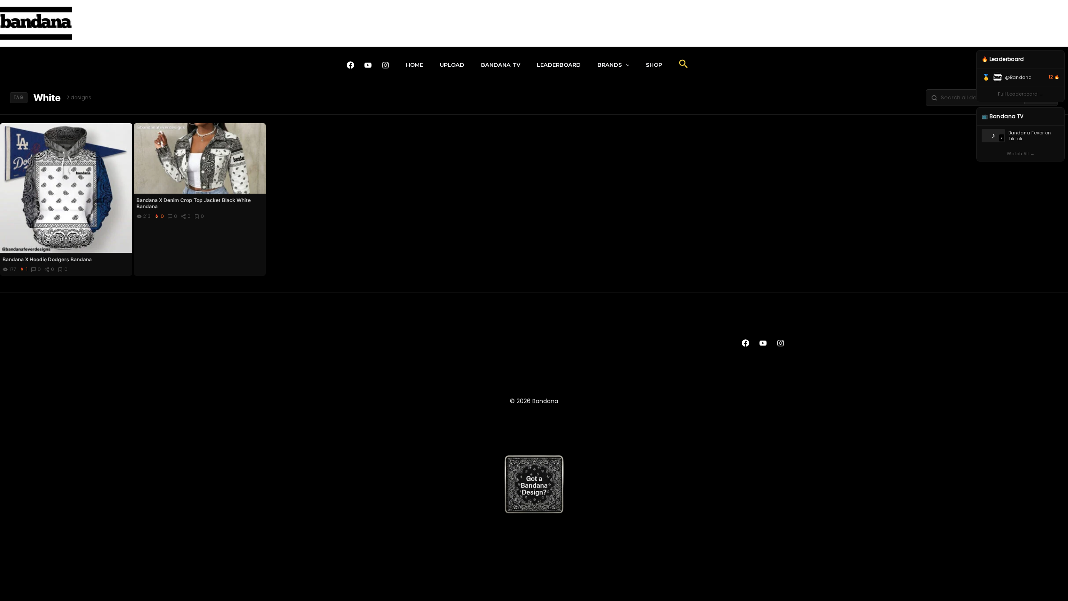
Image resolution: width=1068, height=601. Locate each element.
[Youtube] (368, 65)
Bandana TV (500, 64)
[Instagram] (385, 65)
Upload (452, 64)
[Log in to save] (125, 130)
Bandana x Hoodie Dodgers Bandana (47, 259)
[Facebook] (350, 65)
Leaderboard (559, 64)
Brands (609, 64)
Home (414, 64)
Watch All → (1021, 153)
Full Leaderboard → (1020, 94)
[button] (626, 64)
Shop (654, 64)
